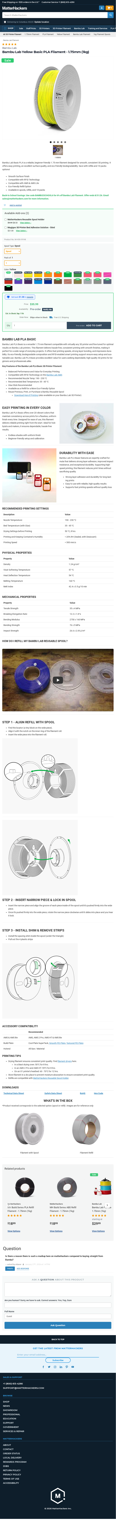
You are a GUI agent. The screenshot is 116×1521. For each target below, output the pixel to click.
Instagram (55, 1367)
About (7, 1445)
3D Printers (44, 28)
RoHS (82, 1093)
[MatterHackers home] (14, 8)
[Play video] (57, 150)
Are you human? (38, 1300)
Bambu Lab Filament (81, 34)
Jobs (6, 1466)
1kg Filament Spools (102, 34)
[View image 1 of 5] (50, 142)
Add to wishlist (16, 205)
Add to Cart (94, 325)
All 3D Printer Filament (12, 34)
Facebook (43, 1367)
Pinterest (66, 1367)
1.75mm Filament (32, 34)
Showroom (10, 1410)
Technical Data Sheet (13, 1093)
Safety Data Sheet (53, 1093)
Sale (21, 28)
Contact (8, 1449)
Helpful (10, 1268)
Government (11, 1427)
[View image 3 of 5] (58, 142)
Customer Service (50, 2)
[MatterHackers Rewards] (8, 297)
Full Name (9, 1311)
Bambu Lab (79, 28)
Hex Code (98, 1093)
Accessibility (11, 1483)
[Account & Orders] (102, 7)
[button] (58, 22)
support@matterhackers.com (23, 1388)
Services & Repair (13, 1431)
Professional (11, 1414)
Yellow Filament (63, 34)
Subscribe (58, 1360)
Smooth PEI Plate (57, 1043)
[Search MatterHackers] (111, 15)
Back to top (58, 1339)
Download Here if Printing (26, 395)
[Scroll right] (107, 1205)
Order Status (11, 1453)
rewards (30, 297)
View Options (14, 1231)
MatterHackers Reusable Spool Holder (50, 1078)
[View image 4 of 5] (61, 142)
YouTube (72, 1367)
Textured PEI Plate (74, 1043)
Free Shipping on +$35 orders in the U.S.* (20, 2)
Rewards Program (14, 1462)
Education (9, 1418)
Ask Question (58, 1325)
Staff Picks (31, 28)
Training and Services (97, 28)
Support (8, 1423)
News (6, 1406)
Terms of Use (11, 1478)
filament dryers (65, 1061)
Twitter (49, 1367)
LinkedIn (61, 1367)
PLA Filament (48, 34)
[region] (58, 98)
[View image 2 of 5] (54, 142)
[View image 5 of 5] (65, 142)
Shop (6, 1401)
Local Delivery (12, 1457)
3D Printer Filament (62, 28)
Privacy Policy (12, 1474)
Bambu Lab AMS (54, 375)
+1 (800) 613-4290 (66, 2)
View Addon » (25, 223)
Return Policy (12, 1470)
